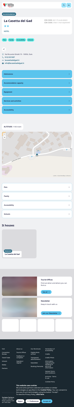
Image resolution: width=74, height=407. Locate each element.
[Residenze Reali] (45, 325)
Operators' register (19, 362)
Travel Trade (6, 358)
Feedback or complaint (20, 357)
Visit (3, 349)
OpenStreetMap (61, 175)
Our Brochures (36, 349)
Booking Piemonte (37, 366)
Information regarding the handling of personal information (49, 364)
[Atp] (10, 325)
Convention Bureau (6, 353)
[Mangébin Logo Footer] (28, 325)
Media (4, 365)
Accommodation (9, 14)
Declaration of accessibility (50, 349)
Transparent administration (35, 358)
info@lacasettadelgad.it (14, 63)
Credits (47, 354)
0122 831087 (10, 57)
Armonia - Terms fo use (50, 377)
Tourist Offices (21, 352)
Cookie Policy (45, 390)
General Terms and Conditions (50, 372)
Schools (4, 361)
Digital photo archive (35, 353)
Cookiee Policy (50, 382)
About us (19, 349)
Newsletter (34, 363)
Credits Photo (49, 358)
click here (40, 394)
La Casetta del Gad (12, 254)
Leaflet (54, 175)
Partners (5, 368)
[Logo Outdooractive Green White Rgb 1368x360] (63, 325)
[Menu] (68, 5)
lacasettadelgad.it (12, 60)
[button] (37, 154)
